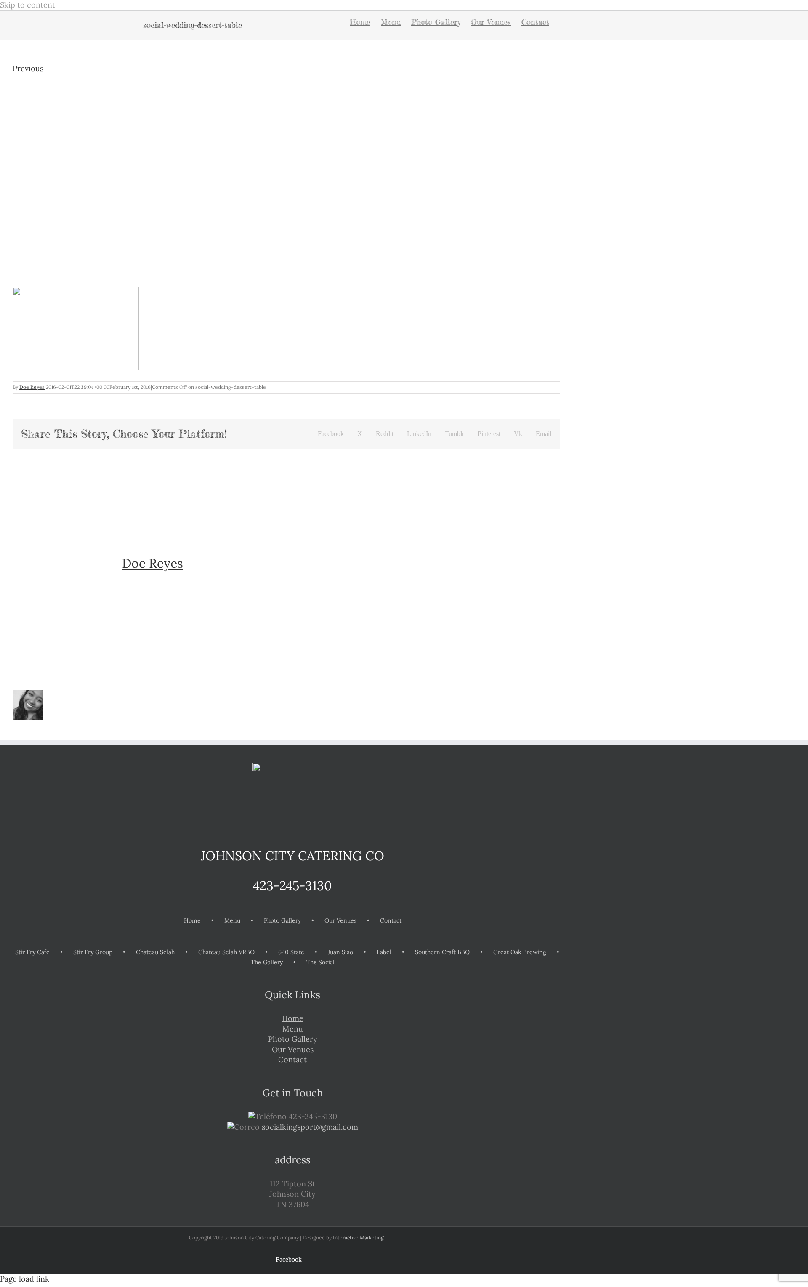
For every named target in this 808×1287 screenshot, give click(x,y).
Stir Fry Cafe (32, 952)
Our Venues (340, 920)
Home (192, 920)
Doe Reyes (32, 387)
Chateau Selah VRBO (226, 952)
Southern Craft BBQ (442, 952)
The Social (320, 962)
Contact (390, 920)
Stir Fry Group (92, 952)
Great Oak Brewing (519, 952)
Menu (232, 920)
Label (384, 952)
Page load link (24, 1279)
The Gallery (267, 962)
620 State (291, 952)
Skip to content (27, 5)
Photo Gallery (282, 920)
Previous (28, 68)
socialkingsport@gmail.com (310, 1127)
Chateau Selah (155, 952)
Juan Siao (340, 952)
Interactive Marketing (358, 1237)
